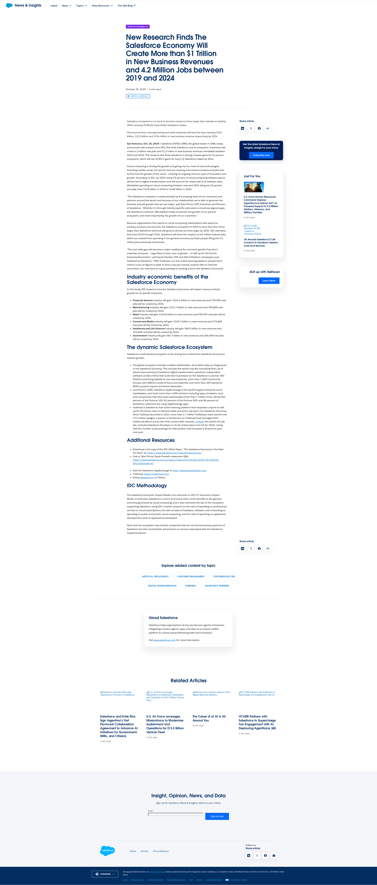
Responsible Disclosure (176, 879)
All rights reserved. (158, 871)
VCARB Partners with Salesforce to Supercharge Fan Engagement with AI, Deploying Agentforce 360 (257, 722)
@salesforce (147, 477)
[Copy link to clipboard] (268, 128)
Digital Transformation (162, 585)
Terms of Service (137, 879)
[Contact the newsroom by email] (274, 856)
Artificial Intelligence (138, 26)
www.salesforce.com (165, 640)
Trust (191, 879)
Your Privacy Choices (238, 879)
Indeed (200, 421)
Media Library (139, 96)
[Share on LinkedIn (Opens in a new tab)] (242, 128)
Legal (125, 879)
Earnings (190, 585)
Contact (199, 879)
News (133, 851)
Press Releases (161, 851)
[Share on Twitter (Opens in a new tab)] (251, 128)
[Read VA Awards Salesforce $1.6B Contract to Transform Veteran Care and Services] (254, 230)
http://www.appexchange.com (189, 470)
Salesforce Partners (217, 585)
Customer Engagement (190, 576)
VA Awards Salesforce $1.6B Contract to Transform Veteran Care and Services (261, 242)
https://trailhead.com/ (156, 474)
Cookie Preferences (214, 879)
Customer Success (224, 576)
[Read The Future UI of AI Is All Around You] (212, 701)
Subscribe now (261, 155)
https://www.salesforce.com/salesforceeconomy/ (174, 452)
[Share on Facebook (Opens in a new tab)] (259, 128)
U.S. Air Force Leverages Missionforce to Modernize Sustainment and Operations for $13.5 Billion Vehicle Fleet (165, 724)
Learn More (269, 280)
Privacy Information (155, 879)
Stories (144, 851)
